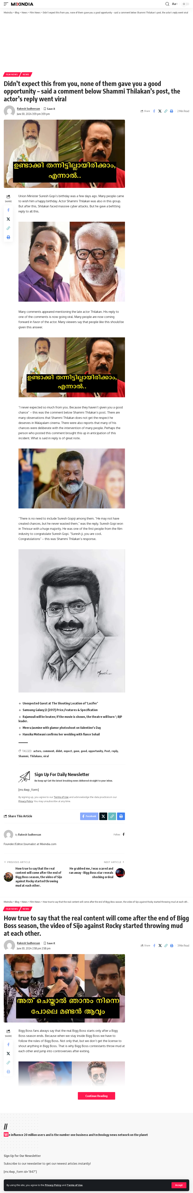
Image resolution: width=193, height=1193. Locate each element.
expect (68, 751)
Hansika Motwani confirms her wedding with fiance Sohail (61, 734)
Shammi (23, 756)
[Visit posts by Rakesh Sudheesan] (9, 111)
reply (115, 751)
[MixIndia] (22, 4)
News (26, 74)
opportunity (95, 751)
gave (76, 751)
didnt (59, 751)
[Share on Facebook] (154, 111)
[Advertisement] (96, 42)
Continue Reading (96, 1096)
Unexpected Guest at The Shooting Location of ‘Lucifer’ (60, 703)
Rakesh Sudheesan (28, 108)
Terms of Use (75, 1185)
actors (37, 751)
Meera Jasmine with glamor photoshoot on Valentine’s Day (62, 728)
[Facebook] (123, 834)
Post (107, 751)
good (84, 751)
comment (48, 751)
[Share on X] (159, 111)
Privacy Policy (53, 1185)
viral (46, 756)
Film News (12, 74)
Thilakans (36, 756)
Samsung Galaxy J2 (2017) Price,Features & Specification (60, 710)
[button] (179, 1185)
